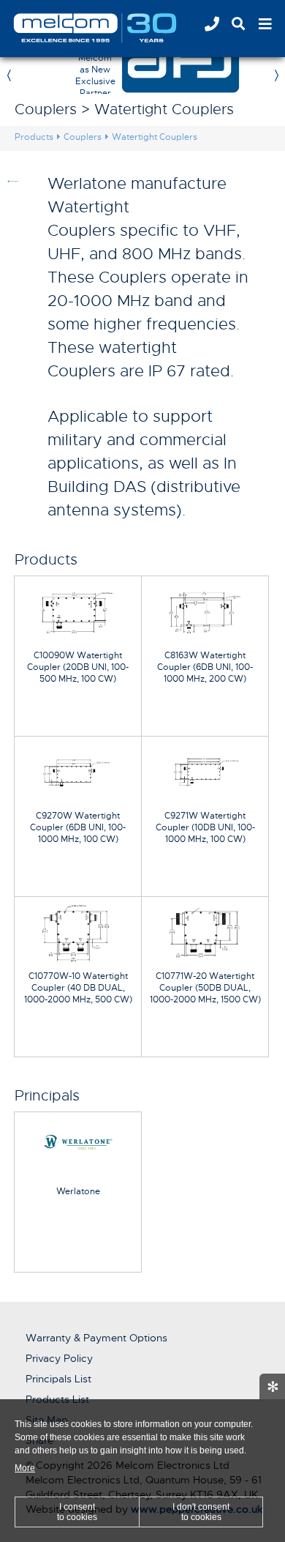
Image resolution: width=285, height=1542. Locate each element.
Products (34, 137)
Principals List (58, 1378)
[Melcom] (113, 27)
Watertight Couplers (154, 137)
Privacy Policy (59, 1358)
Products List (57, 1399)
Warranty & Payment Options (96, 1337)
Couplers (83, 137)
